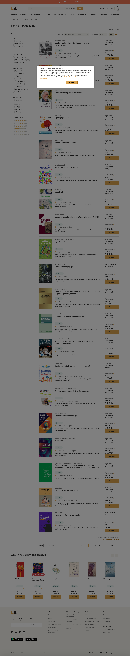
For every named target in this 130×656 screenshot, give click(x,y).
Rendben (71, 82)
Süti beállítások (58, 83)
